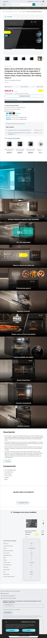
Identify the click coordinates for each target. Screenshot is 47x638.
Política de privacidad (22, 633)
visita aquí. (25, 627)
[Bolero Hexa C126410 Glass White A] (41, 144)
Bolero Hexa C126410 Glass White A (41, 150)
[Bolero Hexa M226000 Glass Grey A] (30, 144)
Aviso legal (29, 633)
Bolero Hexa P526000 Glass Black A (20, 150)
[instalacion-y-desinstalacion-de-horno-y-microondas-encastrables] (6, 133)
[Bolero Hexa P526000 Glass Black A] (20, 144)
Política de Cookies (13, 633)
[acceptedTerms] (3, 609)
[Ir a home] (3, 11)
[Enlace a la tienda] (5, 1)
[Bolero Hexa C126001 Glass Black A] (9, 144)
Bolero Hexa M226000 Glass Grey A (30, 150)
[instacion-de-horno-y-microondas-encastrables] (6, 130)
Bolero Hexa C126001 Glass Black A (9, 150)
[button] (42, 59)
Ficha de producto (9, 93)
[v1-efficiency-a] (40, 91)
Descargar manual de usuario (21, 93)
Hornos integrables (14, 138)
